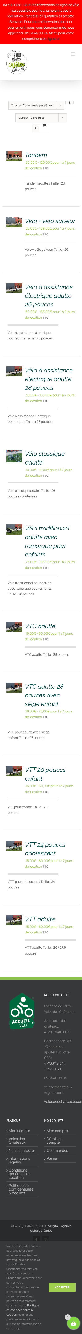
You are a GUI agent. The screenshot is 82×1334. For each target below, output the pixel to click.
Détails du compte (55, 1140)
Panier (52, 1158)
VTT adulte (40, 919)
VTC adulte (40, 626)
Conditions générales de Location (19, 1173)
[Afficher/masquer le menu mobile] (73, 54)
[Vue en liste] (44, 125)
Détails (15, 151)
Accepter (62, 1287)
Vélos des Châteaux (17, 1140)
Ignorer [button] (54, 38)
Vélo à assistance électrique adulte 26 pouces (49, 296)
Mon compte (19, 1131)
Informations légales (19, 1160)
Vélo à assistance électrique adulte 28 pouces (49, 379)
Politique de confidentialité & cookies (21, 1189)
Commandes (57, 1150)
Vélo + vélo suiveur (50, 221)
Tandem (36, 154)
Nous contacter (22, 1150)
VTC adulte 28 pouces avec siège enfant (44, 695)
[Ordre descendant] (69, 102)
